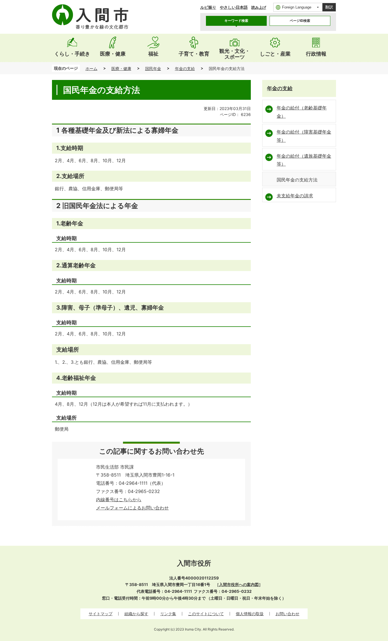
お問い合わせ (287, 613)
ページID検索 (300, 20)
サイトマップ (100, 613)
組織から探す (136, 613)
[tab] (236, 21)
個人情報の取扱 (250, 613)
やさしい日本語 (234, 7)
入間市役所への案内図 (239, 584)
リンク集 (168, 613)
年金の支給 (185, 68)
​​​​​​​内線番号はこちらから (118, 499)
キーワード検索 (236, 20)
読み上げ (258, 7)
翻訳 (329, 7)
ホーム (91, 68)
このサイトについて (206, 613)
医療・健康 (121, 68)
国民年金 (153, 68)
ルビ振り (208, 7)
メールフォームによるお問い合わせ (132, 508)
